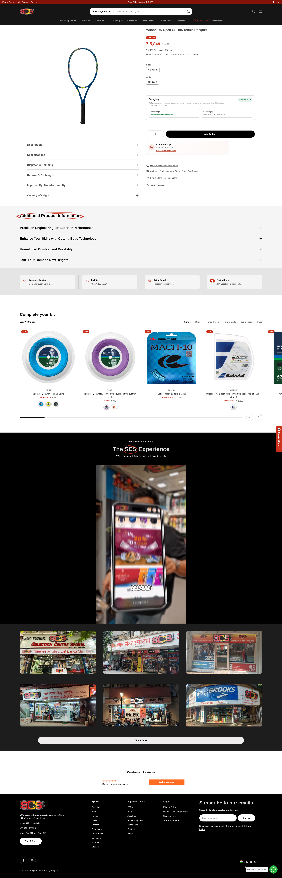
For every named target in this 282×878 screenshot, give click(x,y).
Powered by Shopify (48, 870)
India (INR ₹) (250, 862)
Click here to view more (166, 150)
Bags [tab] (197, 322)
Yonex (48, 390)
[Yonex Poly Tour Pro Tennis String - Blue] (41, 404)
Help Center (22, 2)
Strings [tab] (187, 322)
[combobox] (141, 11)
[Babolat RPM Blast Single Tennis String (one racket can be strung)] (233, 357)
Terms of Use (235, 826)
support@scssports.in (163, 284)
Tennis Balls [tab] (230, 322)
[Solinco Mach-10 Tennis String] (171, 357)
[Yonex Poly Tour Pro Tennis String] (48, 357)
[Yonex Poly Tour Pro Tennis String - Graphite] (56, 404)
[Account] (253, 11)
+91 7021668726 (28, 828)
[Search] (188, 11)
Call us (34, 2)
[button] (279, 439)
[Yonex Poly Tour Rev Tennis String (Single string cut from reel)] (110, 357)
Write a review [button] (166, 782)
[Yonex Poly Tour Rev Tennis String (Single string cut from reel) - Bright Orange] (114, 407)
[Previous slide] (249, 417)
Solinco (172, 390)
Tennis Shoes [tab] (212, 322)
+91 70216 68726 (99, 284)
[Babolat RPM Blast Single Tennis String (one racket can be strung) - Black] (233, 407)
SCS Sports (32, 870)
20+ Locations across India (228, 284)
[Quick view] (72, 334)
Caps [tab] (259, 322)
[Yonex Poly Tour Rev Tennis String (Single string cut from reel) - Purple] (106, 407)
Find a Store (8, 2)
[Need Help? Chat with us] (273, 869)
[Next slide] (258, 417)
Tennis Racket (177, 54)
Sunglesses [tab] (246, 322)
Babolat (233, 390)
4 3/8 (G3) (153, 70)
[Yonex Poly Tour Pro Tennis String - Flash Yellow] (48, 404)
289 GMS (152, 82)
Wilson (157, 54)
